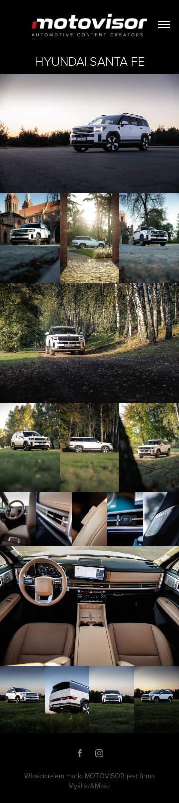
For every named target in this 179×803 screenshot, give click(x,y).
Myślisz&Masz (89, 786)
